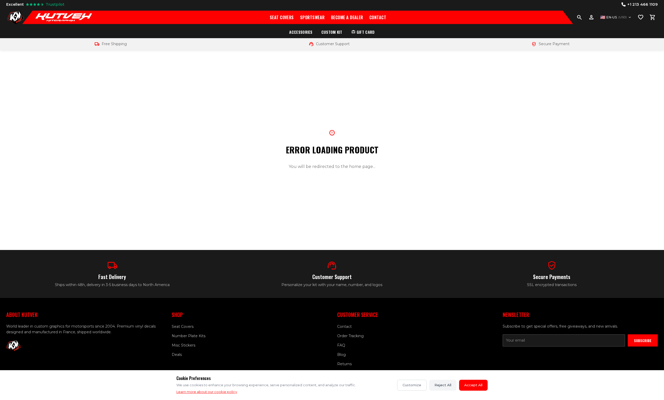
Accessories (300, 32)
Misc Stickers (183, 345)
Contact (377, 17)
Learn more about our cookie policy (206, 392)
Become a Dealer (347, 17)
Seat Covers (282, 17)
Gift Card (363, 32)
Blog (341, 354)
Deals (177, 354)
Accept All (473, 385)
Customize (412, 385)
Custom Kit (331, 32)
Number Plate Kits (188, 336)
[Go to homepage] (15, 17)
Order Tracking (350, 336)
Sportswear (312, 17)
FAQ (341, 345)
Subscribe (643, 340)
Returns (344, 364)
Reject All (442, 385)
